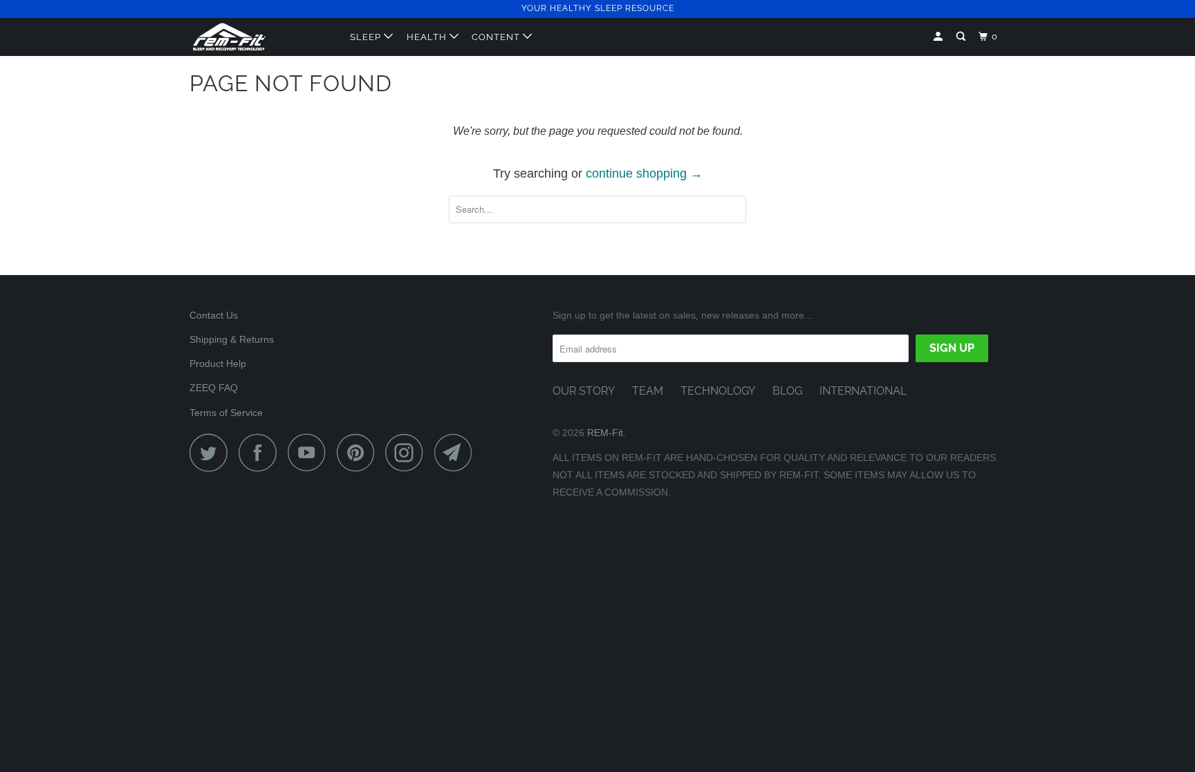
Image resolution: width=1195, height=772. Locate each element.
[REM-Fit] (260, 36)
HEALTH (428, 37)
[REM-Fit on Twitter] (212, 452)
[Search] (962, 36)
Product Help (217, 363)
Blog (787, 390)
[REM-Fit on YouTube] (310, 452)
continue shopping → (644, 173)
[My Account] (939, 36)
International (863, 390)
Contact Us (213, 315)
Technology (717, 390)
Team (647, 390)
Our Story (584, 390)
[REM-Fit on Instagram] (408, 452)
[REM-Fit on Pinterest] (359, 452)
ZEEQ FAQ (213, 387)
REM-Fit (605, 432)
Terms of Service (226, 412)
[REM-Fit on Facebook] (261, 452)
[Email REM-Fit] (457, 452)
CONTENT (497, 37)
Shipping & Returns (231, 339)
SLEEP (367, 37)
